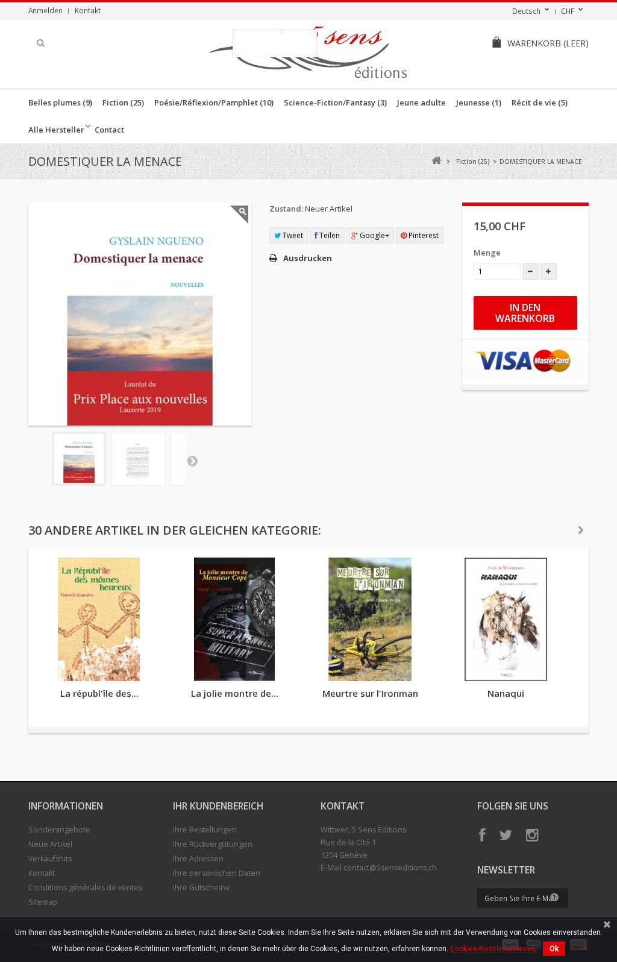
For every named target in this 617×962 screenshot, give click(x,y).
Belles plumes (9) (60, 102)
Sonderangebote (59, 830)
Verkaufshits (50, 859)
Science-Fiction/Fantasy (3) (335, 102)
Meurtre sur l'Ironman (370, 693)
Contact (109, 129)
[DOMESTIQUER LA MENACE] (78, 458)
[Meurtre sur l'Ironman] (370, 619)
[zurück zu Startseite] (436, 160)
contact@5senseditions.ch (390, 868)
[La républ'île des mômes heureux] (99, 619)
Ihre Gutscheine (201, 887)
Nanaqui (505, 693)
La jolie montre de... (234, 693)
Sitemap (43, 902)
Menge (487, 252)
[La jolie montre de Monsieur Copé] (234, 619)
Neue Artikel (50, 844)
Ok (554, 949)
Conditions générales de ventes (85, 887)
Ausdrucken (307, 258)
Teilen (329, 235)
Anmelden (45, 10)
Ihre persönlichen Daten (216, 873)
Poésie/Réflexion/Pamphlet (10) (214, 102)
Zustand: (286, 208)
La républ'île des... (99, 693)
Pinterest (423, 235)
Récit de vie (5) (540, 102)
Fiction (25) (123, 102)
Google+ (373, 235)
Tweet (292, 235)
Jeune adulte (421, 102)
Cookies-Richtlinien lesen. (493, 949)
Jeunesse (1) (478, 102)
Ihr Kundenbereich (218, 806)
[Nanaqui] (506, 619)
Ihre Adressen (198, 859)
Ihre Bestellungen (205, 830)
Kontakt (88, 10)
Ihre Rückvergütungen (212, 844)
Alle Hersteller (56, 129)
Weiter (192, 460)
